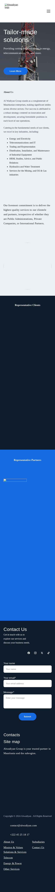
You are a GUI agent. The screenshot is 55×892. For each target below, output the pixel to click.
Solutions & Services (15, 852)
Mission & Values (13, 847)
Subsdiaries (38, 841)
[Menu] (48, 11)
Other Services (12, 869)
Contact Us (38, 847)
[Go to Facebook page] (29, 653)
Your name (9, 663)
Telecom (8, 857)
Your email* (10, 678)
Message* (9, 692)
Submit (27, 716)
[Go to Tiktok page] (48, 653)
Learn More (15, 71)
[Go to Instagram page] (35, 653)
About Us (9, 841)
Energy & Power (13, 863)
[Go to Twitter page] (42, 653)
